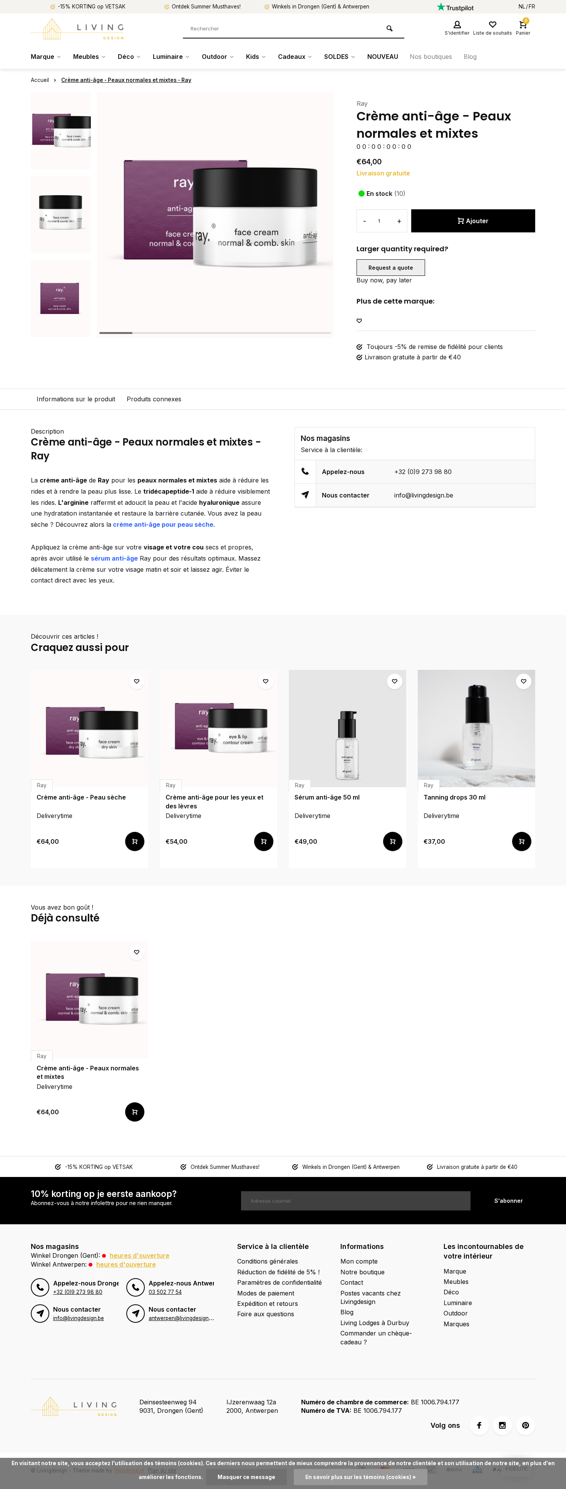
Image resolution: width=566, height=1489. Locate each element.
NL (522, 6)
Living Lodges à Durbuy (374, 1323)
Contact (351, 1282)
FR (532, 6)
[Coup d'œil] (134, 841)
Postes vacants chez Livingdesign (370, 1297)
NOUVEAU (382, 56)
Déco (126, 56)
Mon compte (359, 1261)
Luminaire (168, 56)
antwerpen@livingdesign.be (182, 1318)
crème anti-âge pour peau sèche (162, 524)
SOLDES (336, 56)
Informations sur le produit (76, 399)
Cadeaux (291, 56)
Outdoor (214, 56)
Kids (252, 56)
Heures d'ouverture (139, 1255)
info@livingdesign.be (423, 495)
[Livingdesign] (77, 28)
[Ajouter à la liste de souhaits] (359, 321)
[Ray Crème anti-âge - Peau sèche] (89, 728)
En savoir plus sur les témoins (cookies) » (360, 1477)
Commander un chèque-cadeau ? (376, 1337)
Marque (42, 56)
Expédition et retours (267, 1303)
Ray (362, 103)
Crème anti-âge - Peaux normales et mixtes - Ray (126, 80)
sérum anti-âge (114, 558)
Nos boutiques (431, 56)
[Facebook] (479, 1425)
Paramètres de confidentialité (279, 1282)
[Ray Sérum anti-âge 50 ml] (347, 728)
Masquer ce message (246, 1477)
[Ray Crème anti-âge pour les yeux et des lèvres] (218, 728)
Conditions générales (267, 1261)
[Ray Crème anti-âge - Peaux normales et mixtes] (89, 999)
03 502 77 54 (165, 1292)
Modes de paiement (265, 1293)
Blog (470, 56)
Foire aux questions (265, 1314)
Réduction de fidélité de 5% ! (278, 1272)
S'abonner (508, 1200)
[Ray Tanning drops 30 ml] (476, 728)
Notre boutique (362, 1272)
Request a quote (390, 267)
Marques (456, 1324)
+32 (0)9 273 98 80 (423, 472)
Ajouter (477, 221)
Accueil (40, 80)
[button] (61, 331)
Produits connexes (154, 399)
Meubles (86, 56)
